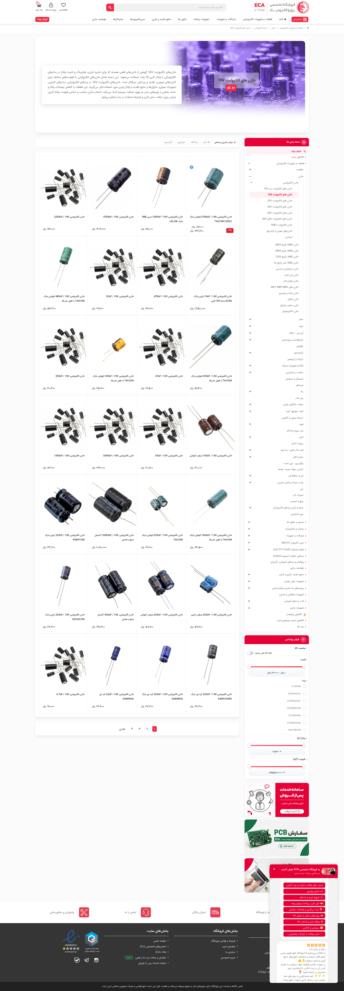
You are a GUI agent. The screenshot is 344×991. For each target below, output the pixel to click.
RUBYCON (294, 708)
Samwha (295, 715)
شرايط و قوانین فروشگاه (223, 941)
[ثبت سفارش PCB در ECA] (277, 838)
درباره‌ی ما (230, 952)
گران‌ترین (168, 142)
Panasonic (294, 701)
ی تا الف (194, 142)
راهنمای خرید (228, 946)
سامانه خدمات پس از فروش (152, 963)
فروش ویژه (42, 19)
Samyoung (294, 723)
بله (77, 960)
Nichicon (294, 693)
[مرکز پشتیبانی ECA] (277, 800)
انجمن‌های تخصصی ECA (153, 946)
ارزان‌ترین (181, 142)
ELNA (296, 686)
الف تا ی (206, 142)
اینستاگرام (96, 960)
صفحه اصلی (160, 941)
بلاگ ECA (161, 952)
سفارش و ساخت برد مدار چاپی (150, 958)
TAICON (294, 730)
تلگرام (86, 960)
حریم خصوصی (228, 958)
